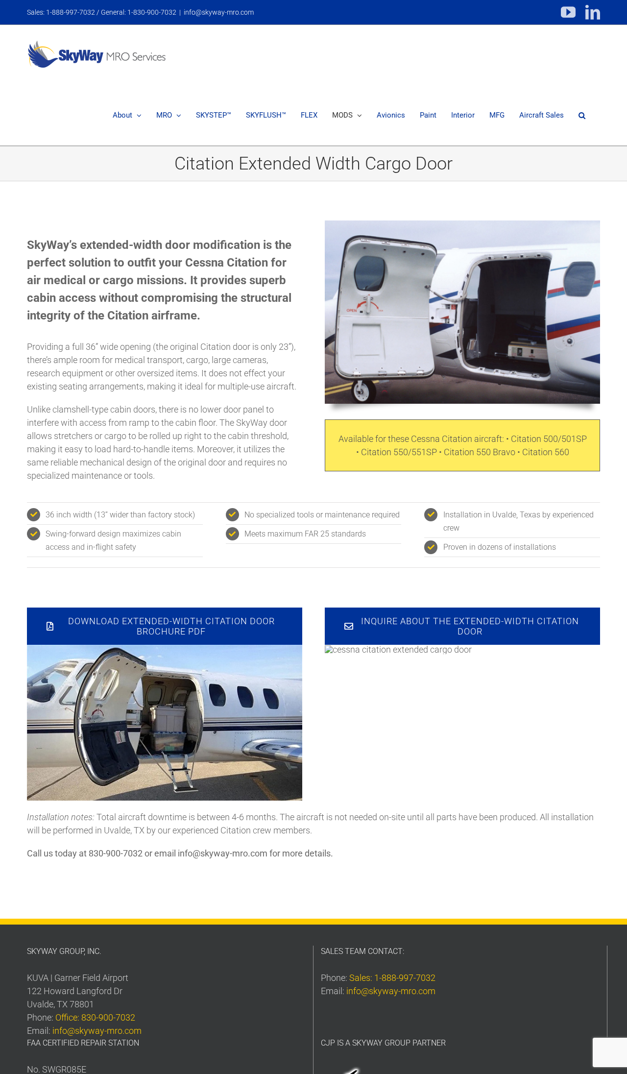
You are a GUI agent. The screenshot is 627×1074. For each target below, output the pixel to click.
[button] (582, 115)
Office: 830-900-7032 (95, 1017)
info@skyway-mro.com (219, 12)
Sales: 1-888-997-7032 (392, 978)
